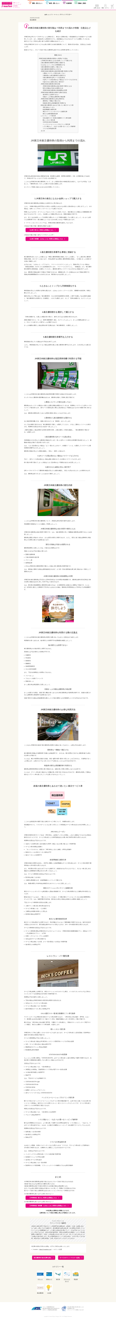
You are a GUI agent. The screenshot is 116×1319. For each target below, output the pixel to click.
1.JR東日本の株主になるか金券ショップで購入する (56, 60)
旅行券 (58, 1279)
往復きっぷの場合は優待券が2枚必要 (54, 96)
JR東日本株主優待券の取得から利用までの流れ (53, 58)
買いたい (54, 3)
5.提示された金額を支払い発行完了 (53, 82)
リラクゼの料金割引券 (49, 128)
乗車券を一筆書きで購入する (51, 101)
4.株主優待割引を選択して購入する (51, 67)
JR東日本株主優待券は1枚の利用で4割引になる (57, 86)
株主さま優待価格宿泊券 (50, 113)
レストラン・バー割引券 (48, 116)
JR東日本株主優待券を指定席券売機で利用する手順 (56, 71)
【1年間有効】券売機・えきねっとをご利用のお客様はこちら (47, 1205)
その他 (49, 1293)
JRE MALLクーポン (49, 107)
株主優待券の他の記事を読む (42, 1257)
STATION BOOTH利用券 (50, 122)
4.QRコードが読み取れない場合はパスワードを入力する (60, 79)
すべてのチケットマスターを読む (70, 1257)
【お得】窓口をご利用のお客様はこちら (41, 230)
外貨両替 (69, 3)
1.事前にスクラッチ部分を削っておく (54, 73)
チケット (40, 1279)
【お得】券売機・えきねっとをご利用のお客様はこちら (46, 239)
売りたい (37, 3)
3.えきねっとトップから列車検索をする (53, 65)
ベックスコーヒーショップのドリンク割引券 (56, 124)
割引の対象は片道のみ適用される (53, 88)
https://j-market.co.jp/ (45, 1249)
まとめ (43, 130)
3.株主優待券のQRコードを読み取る (54, 77)
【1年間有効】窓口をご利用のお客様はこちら (43, 1197)
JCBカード (49, 1279)
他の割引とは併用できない (51, 94)
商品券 (76, 1279)
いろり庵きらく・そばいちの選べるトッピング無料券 (59, 126)
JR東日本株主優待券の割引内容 (50, 84)
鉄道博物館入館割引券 (49, 109)
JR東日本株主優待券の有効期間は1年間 (55, 90)
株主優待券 (33, 20)
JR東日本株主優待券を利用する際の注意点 (54, 92)
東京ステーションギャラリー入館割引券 (55, 111)
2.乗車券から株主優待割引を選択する (54, 75)
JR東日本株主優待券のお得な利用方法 (52, 99)
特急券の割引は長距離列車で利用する (54, 103)
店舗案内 (82, 3)
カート (112, 8)
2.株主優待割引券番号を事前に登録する (53, 62)
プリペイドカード (67, 1280)
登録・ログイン (105, 8)
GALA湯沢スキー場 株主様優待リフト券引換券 (57, 118)
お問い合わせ (97, 8)
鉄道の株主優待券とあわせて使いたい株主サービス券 (57, 105)
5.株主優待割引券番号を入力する (51, 69)
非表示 (59, 55)
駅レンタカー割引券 (49, 120)
